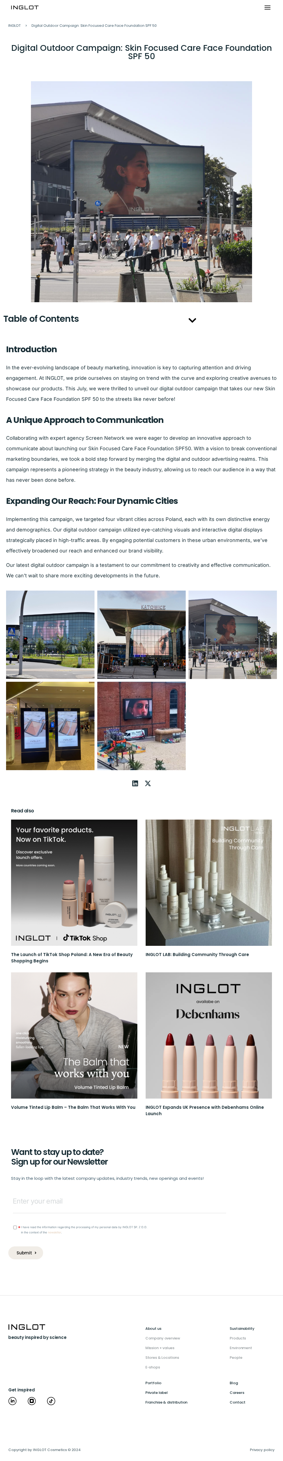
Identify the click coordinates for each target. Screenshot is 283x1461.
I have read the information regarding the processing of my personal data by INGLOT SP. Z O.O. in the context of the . (84, 1229)
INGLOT (14, 25)
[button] (267, 7)
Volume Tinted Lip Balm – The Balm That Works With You (73, 1107)
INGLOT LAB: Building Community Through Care (197, 954)
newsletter (54, 1232)
